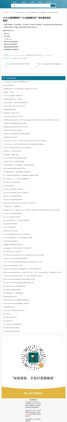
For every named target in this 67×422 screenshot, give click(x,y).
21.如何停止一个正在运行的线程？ (12, 151)
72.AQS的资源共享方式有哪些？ (12, 327)
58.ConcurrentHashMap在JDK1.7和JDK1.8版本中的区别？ (19, 279)
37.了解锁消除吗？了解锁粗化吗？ (12, 206)
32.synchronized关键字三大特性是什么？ (14, 189)
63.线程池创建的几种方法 (10, 296)
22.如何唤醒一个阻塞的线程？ (11, 154)
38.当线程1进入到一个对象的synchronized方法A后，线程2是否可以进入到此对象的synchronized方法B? (31, 210)
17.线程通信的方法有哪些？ (10, 137)
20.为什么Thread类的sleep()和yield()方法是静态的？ (17, 147)
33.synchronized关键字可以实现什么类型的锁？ (16, 192)
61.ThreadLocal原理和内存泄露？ (12, 289)
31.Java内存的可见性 (8, 185)
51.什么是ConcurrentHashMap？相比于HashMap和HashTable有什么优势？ (24, 255)
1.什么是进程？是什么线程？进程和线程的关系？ (16, 82)
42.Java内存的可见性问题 (10, 223)
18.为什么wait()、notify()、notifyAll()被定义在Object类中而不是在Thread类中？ (25, 140)
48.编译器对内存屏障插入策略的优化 (13, 244)
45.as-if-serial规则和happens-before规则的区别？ (17, 234)
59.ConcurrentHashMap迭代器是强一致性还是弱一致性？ (19, 282)
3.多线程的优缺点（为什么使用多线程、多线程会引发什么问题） (20, 88)
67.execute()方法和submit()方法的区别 (13, 310)
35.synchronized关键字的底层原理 (12, 199)
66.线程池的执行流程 (8, 307)
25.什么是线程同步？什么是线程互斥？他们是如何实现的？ (19, 165)
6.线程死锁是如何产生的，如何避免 (12, 99)
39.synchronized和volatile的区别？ (13, 213)
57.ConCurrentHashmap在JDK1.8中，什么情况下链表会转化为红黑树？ (23, 275)
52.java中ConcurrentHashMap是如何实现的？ (16, 258)
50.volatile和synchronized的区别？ (13, 251)
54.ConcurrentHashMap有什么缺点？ (13, 265)
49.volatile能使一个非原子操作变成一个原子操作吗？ (17, 248)
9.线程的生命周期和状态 (9, 109)
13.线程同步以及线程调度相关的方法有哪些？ (15, 123)
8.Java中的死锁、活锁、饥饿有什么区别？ (14, 106)
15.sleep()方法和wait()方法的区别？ (13, 130)
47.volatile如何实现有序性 (10, 241)
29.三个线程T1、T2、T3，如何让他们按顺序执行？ (17, 178)
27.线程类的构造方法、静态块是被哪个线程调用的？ (17, 171)
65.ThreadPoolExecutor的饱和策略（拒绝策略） (16, 303)
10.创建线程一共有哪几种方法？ (11, 113)
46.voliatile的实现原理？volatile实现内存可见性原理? (17, 237)
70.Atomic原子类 (8, 321)
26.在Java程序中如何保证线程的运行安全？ (15, 168)
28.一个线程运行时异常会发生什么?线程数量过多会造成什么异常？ (21, 175)
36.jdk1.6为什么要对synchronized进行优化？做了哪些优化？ (20, 203)
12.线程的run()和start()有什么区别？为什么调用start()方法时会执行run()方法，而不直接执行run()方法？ (31, 120)
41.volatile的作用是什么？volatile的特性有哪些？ (16, 220)
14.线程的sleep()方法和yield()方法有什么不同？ (16, 127)
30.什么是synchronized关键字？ (12, 182)
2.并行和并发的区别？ (9, 85)
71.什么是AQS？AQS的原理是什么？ (13, 324)
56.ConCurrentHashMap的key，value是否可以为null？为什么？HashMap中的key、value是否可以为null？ (32, 272)
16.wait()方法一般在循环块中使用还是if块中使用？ (17, 133)
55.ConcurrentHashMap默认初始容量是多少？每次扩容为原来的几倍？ (22, 269)
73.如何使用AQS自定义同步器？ (12, 331)
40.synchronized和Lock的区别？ (12, 217)
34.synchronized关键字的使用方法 (12, 196)
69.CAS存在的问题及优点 (10, 317)
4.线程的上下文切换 (8, 92)
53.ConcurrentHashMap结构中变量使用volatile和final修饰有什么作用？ (23, 262)
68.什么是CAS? (7, 314)
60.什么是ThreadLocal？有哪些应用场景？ (14, 286)
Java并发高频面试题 (19, 12)
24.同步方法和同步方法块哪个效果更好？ (14, 161)
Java (10, 12)
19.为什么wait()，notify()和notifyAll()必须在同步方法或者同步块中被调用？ (24, 144)
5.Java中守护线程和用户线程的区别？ (13, 95)
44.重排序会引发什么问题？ (10, 230)
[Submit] (53, 5)
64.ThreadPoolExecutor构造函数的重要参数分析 (16, 300)
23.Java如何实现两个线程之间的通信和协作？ (15, 158)
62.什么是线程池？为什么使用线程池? (13, 293)
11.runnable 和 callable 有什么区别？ (13, 116)
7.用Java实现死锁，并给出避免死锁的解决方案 (15, 102)
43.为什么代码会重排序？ (10, 227)
